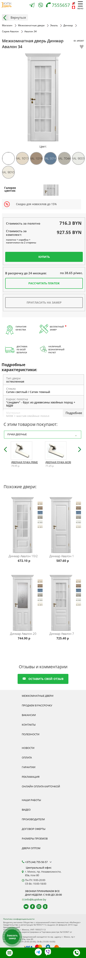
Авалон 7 (61, 633)
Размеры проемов (35, 838)
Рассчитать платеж (44, 283)
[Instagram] (37, 906)
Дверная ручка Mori (58, 462)
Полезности (30, 734)
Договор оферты (33, 829)
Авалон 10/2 (23, 556)
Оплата (27, 757)
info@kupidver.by (35, 899)
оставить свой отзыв (45, 679)
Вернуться (18, 17)
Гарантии (28, 767)
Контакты (29, 724)
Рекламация (30, 777)
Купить (44, 257)
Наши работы (31, 800)
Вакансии (29, 715)
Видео (26, 809)
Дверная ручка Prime (24, 462)
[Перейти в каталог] (9, 952)
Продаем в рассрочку (37, 705)
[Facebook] (30, 906)
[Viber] (40, 6)
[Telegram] (32, 5)
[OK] (43, 906)
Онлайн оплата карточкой (41, 786)
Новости (28, 748)
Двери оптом (31, 848)
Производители (33, 819)
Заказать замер (12, 937)
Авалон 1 (61, 556)
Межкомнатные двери (37, 696)
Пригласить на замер (44, 302)
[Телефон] (76, 952)
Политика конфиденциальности (18, 919)
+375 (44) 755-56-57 (36, 862)
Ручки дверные (17, 434)
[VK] (24, 906)
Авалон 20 (23, 633)
